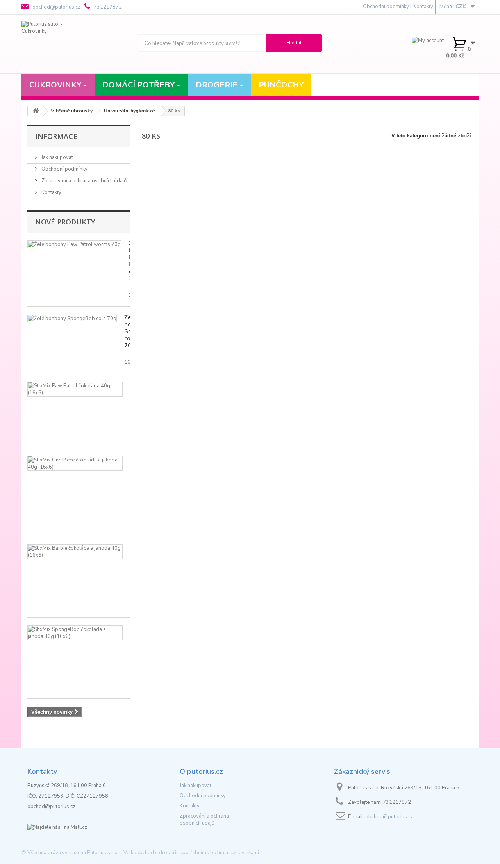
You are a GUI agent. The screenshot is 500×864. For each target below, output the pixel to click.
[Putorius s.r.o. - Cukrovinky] (74, 44)
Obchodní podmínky (64, 169)
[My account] (427, 40)
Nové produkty (65, 221)
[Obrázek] (74, 244)
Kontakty (423, 6)
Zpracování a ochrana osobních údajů (83, 180)
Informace (56, 136)
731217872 (107, 7)
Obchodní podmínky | (387, 6)
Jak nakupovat (56, 157)
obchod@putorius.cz (55, 7)
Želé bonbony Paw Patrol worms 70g (129, 261)
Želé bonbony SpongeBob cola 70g (127, 331)
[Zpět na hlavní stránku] (35, 111)
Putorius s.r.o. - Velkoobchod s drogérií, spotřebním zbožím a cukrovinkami (173, 852)
